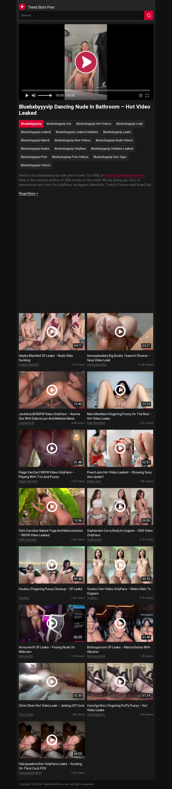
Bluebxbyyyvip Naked (35, 140)
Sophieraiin (94, 539)
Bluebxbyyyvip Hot (59, 123)
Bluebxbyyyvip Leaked (36, 132)
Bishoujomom (96, 656)
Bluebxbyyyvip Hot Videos (93, 123)
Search (148, 15)
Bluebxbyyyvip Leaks (117, 132)
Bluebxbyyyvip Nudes (35, 148)
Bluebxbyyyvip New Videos (73, 140)
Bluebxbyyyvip (31, 123)
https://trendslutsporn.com (125, 175)
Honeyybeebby (97, 364)
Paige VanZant (28, 481)
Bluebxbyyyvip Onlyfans (70, 148)
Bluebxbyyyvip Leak (129, 123)
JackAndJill (26, 423)
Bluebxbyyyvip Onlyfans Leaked (112, 148)
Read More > (28, 193)
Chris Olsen (26, 714)
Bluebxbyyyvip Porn (34, 157)
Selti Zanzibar (28, 539)
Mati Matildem (96, 423)
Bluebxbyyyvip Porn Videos (70, 157)
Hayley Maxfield (29, 364)
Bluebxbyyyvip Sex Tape (110, 157)
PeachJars (94, 481)
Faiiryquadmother (30, 772)
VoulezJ (24, 597)
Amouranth (26, 656)
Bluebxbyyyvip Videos (35, 165)
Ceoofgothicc (96, 714)
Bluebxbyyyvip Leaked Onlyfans (77, 132)
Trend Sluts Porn (41, 7)
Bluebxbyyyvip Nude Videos (114, 140)
